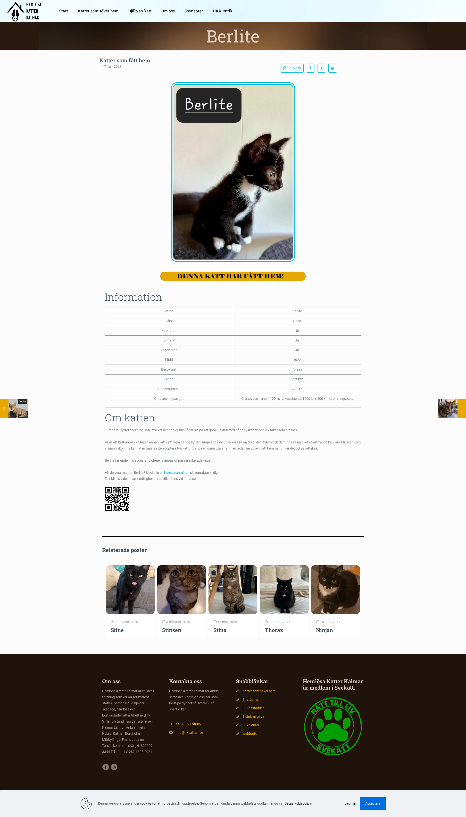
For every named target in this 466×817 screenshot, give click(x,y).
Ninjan (324, 630)
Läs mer (350, 803)
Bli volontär (250, 725)
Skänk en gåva (253, 716)
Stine (117, 630)
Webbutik (249, 733)
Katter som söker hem (258, 691)
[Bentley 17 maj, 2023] (14, 408)
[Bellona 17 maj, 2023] (452, 408)
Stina (219, 630)
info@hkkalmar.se (189, 732)
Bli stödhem (251, 699)
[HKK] (26, 11)
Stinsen (171, 630)
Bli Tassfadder (253, 708)
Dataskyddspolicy (297, 803)
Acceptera (373, 803)
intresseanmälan (176, 473)
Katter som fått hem (124, 60)
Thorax (274, 630)
